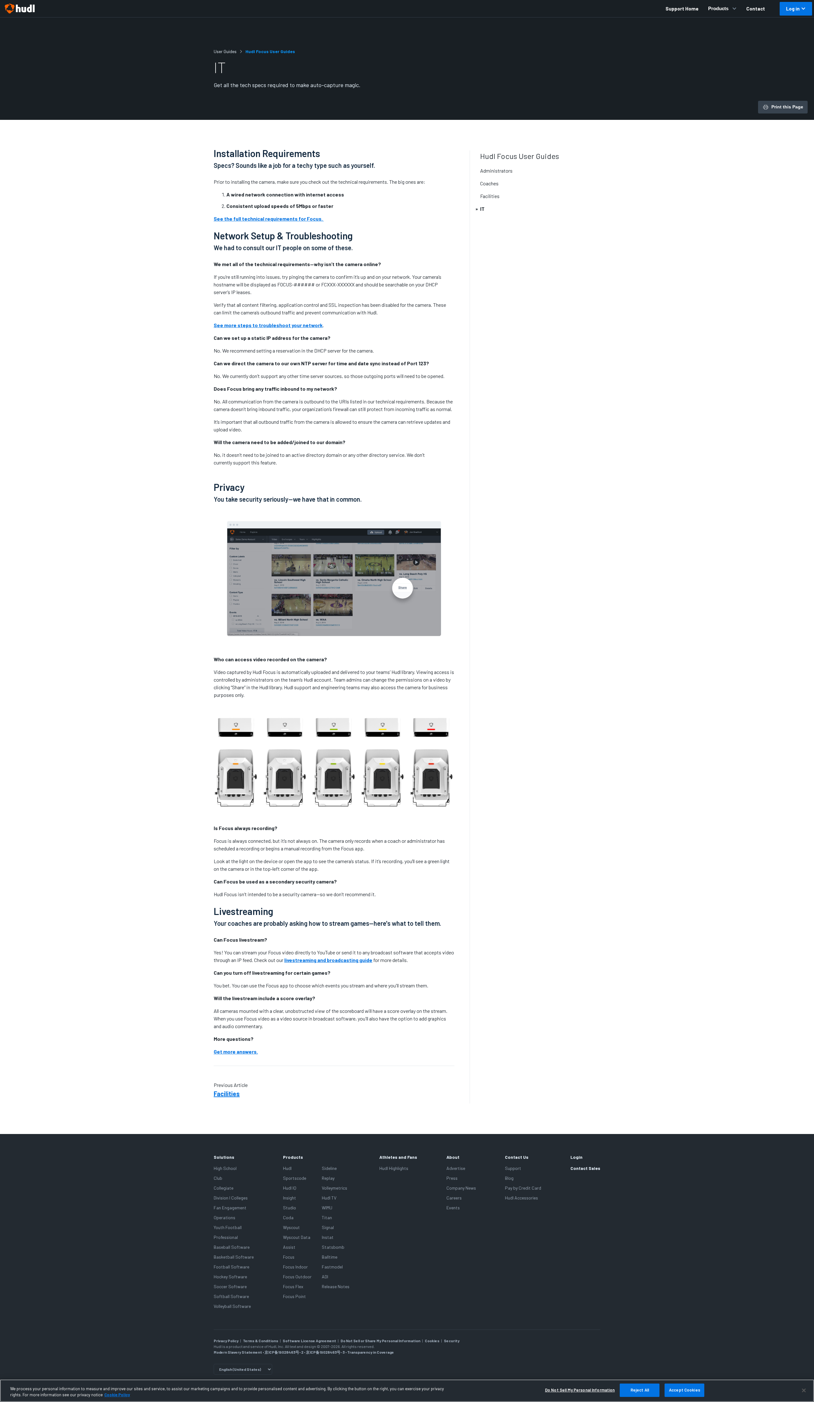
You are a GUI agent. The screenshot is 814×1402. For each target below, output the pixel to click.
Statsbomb (333, 1247)
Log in (793, 8)
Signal (328, 1227)
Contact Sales (585, 1168)
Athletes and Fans (398, 1157)
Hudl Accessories (521, 1197)
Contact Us (516, 1157)
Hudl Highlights (393, 1168)
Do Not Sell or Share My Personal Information (380, 1340)
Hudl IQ (289, 1188)
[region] (407, 1390)
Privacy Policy (226, 1340)
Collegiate (223, 1188)
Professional (226, 1237)
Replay (328, 1178)
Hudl (287, 1168)
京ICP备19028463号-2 (284, 1352)
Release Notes (335, 1286)
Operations (224, 1217)
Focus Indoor (295, 1266)
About (452, 1157)
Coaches (489, 183)
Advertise (455, 1168)
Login (576, 1157)
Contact (755, 8)
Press (452, 1178)
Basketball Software (234, 1257)
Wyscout (291, 1227)
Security (451, 1340)
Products (718, 8)
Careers (454, 1197)
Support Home (682, 8)
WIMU (327, 1207)
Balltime (329, 1257)
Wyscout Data (296, 1237)
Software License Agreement (309, 1340)
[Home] (19, 8)
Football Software (231, 1266)
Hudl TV (329, 1197)
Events (453, 1207)
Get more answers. (236, 1051)
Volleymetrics (334, 1188)
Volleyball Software (232, 1306)
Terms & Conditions (260, 1340)
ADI (325, 1276)
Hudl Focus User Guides (270, 51)
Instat (328, 1237)
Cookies (432, 1340)
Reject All (640, 1389)
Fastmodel (332, 1266)
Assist (289, 1247)
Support (513, 1168)
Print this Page (787, 106)
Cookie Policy (117, 1395)
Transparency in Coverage (370, 1352)
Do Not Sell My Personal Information (580, 1389)
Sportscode (294, 1178)
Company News (461, 1188)
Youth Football (228, 1227)
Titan (327, 1217)
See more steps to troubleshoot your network (268, 325)
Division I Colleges (231, 1197)
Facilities (227, 1093)
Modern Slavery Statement (238, 1352)
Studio (289, 1207)
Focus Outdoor (297, 1276)
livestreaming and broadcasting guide (328, 960)
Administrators (496, 171)
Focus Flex (293, 1286)
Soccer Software (230, 1286)
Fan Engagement (230, 1207)
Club (218, 1178)
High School (225, 1168)
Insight (289, 1197)
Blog (509, 1178)
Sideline (329, 1168)
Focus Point (294, 1296)
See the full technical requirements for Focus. (269, 219)
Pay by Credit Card (523, 1188)
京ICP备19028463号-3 (325, 1352)
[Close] (804, 1390)
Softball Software (231, 1296)
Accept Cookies (684, 1389)
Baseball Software (232, 1247)
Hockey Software (230, 1276)
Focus (288, 1257)
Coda (288, 1217)
